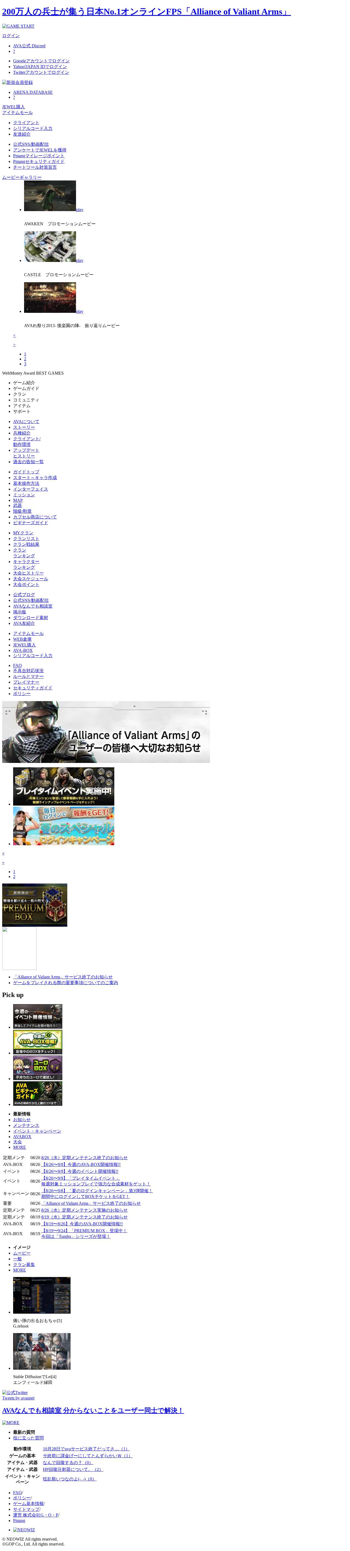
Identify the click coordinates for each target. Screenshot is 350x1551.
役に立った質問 (28, 1438)
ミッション (24, 494)
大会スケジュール (30, 578)
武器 (17, 505)
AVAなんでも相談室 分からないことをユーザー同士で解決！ (93, 1410)
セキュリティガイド (32, 688)
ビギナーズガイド (30, 522)
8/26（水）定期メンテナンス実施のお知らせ (84, 1210)
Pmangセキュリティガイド (39, 161)
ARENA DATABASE (33, 92)
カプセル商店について (35, 517)
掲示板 (19, 612)
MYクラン (23, 532)
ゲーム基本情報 (28, 1503)
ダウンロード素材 (30, 617)
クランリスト (26, 538)
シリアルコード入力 (32, 128)
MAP (18, 500)
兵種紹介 (22, 433)
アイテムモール (17, 112)
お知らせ (22, 1119)
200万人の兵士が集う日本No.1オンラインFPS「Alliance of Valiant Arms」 (146, 11)
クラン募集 (24, 1264)
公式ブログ (24, 594)
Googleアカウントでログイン (41, 61)
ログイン (11, 35)
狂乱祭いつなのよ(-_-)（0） (70, 1479)
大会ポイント (26, 584)
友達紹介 (22, 134)
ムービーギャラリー (22, 177)
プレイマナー (26, 682)
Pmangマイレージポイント (39, 155)
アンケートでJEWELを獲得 (39, 150)
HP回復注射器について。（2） (73, 1469)
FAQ (17, 665)
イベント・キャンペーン (37, 1131)
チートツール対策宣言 (35, 167)
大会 (17, 1141)
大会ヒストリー (28, 573)
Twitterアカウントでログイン (41, 72)
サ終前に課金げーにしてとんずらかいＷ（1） (88, 1455)
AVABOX (22, 1136)
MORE (19, 1147)
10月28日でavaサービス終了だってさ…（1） (86, 1449)
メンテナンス (26, 1125)
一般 (17, 1258)
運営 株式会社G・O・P (35, 1515)
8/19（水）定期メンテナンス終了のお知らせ (84, 1217)
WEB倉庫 (22, 639)
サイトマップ (26, 1509)
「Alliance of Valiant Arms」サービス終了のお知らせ (63, 977)
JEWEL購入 (13, 106)
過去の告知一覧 (28, 461)
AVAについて (26, 421)
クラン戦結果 (26, 544)
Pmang (19, 1520)
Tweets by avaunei (18, 1398)
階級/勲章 (22, 511)
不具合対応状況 (28, 670)
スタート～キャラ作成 (35, 477)
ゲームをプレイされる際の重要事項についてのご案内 (65, 982)
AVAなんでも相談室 (32, 606)
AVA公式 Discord (29, 45)
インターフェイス (30, 489)
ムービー (22, 1253)
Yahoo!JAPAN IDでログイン (40, 66)
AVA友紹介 (24, 623)
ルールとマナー (28, 676)
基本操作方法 (26, 483)
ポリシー (22, 693)
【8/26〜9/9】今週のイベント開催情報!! (79, 1171)
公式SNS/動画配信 (31, 144)
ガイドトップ (26, 472)
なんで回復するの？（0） (68, 1462)
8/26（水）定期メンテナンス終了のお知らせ (84, 1157)
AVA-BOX (23, 650)
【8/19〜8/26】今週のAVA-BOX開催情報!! (82, 1223)
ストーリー (24, 427)
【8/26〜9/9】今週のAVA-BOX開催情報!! (81, 1164)
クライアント (26, 122)
